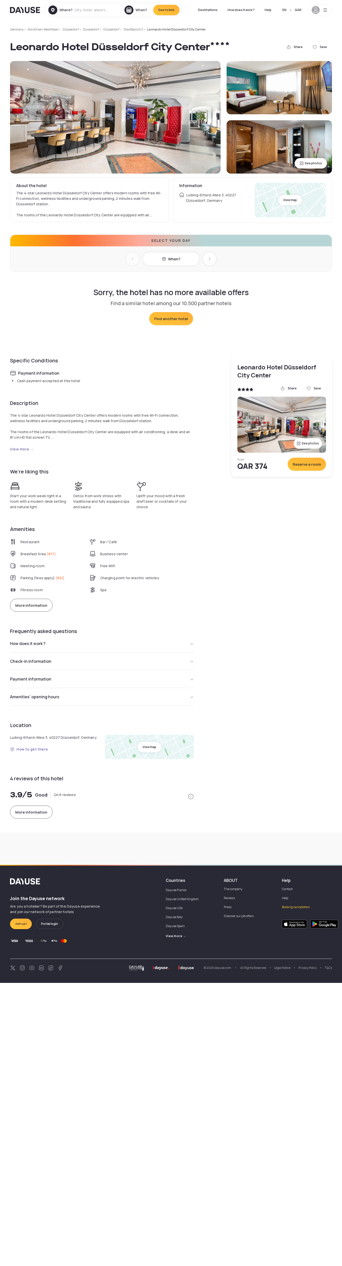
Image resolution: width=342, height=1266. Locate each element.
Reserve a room (307, 464)
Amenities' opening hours (34, 697)
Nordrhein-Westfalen (43, 29)
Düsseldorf (71, 29)
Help (268, 10)
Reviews (229, 898)
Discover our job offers (239, 916)
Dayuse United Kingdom (182, 899)
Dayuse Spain (175, 926)
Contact (287, 889)
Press (227, 907)
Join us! (21, 924)
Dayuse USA (174, 908)
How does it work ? (241, 10)
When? (174, 259)
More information (31, 605)
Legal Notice (282, 968)
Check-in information (30, 661)
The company (233, 889)
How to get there (32, 749)
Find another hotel (171, 318)
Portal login (49, 924)
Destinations (208, 10)
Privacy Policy (307, 968)
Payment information (30, 679)
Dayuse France (176, 890)
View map (290, 200)
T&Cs (328, 968)
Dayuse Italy (174, 917)
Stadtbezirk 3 (133, 29)
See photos (313, 163)
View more (19, 449)
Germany (17, 29)
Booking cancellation (296, 907)
